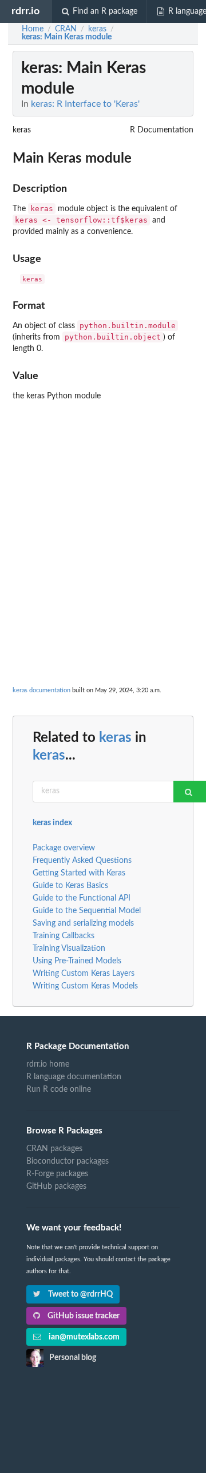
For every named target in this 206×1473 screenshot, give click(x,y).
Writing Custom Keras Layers (83, 974)
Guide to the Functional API (81, 898)
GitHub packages (56, 1186)
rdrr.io (25, 11)
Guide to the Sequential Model (87, 911)
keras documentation (41, 690)
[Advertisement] (103, 509)
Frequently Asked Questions (82, 861)
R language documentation (73, 1077)
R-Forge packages (57, 1174)
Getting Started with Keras (79, 873)
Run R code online (58, 1089)
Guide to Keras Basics (70, 886)
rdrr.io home (47, 1064)
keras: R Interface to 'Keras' (85, 103)
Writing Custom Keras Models (85, 986)
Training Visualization (69, 949)
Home (32, 29)
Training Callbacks (63, 936)
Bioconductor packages (67, 1161)
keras (115, 738)
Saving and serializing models (83, 923)
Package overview (64, 848)
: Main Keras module (67, 37)
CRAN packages (54, 1149)
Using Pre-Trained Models (77, 961)
